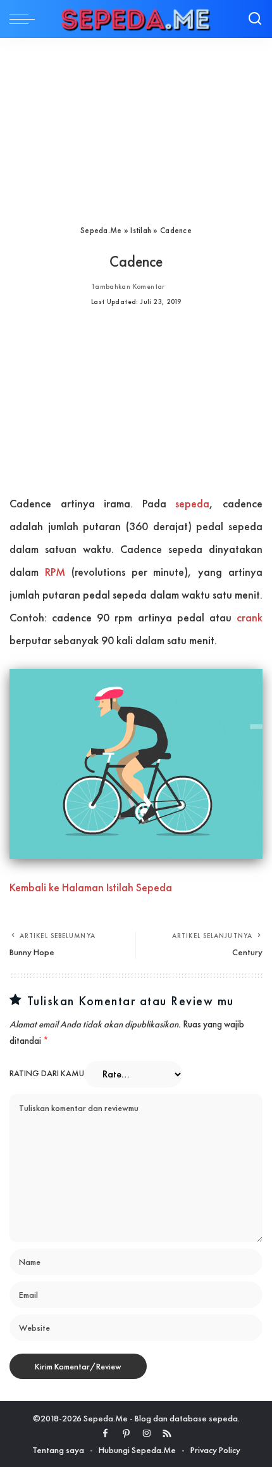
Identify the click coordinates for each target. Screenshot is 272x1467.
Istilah (140, 230)
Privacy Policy (215, 1450)
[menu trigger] (25, 19)
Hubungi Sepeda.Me (137, 1450)
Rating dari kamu (46, 1073)
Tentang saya (58, 1450)
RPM (55, 571)
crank (250, 617)
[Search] (255, 19)
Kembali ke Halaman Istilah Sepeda (90, 887)
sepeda (192, 503)
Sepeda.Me (100, 230)
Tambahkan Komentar (128, 286)
